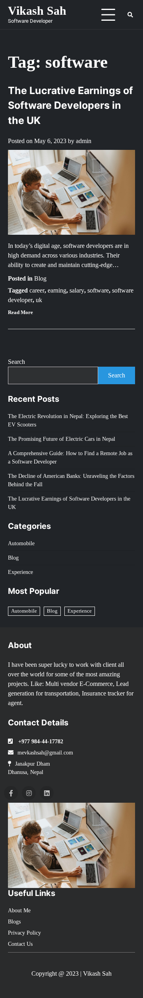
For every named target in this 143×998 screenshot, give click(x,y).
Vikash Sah (37, 10)
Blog (40, 278)
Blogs (14, 922)
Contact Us (20, 944)
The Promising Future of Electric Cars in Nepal (61, 439)
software (98, 290)
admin (83, 141)
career (36, 290)
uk (39, 300)
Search (16, 361)
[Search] (130, 15)
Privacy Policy (24, 933)
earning (57, 290)
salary (77, 290)
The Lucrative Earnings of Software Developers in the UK (70, 105)
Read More (20, 312)
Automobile (21, 543)
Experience (20, 572)
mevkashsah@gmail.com (45, 753)
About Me (19, 911)
